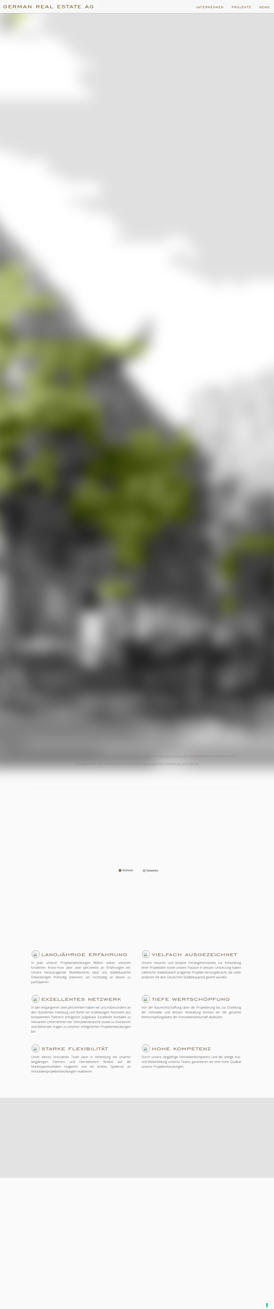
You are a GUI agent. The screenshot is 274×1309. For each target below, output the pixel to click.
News (264, 7)
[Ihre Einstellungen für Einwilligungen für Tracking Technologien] (267, 1305)
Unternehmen (210, 7)
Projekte (241, 7)
